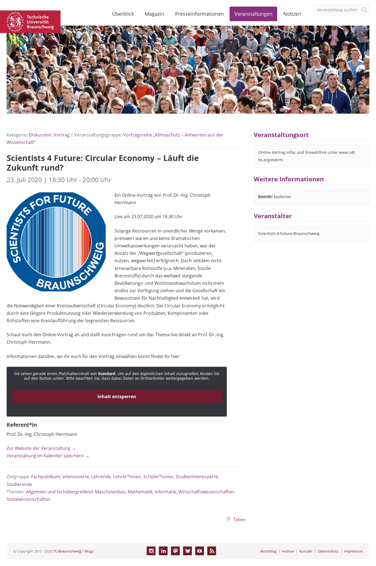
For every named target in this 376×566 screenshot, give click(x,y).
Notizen (292, 13)
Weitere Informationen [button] (117, 410)
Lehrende (101, 477)
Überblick (123, 13)
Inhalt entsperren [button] (116, 396)
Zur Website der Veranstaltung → (41, 448)
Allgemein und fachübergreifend (59, 492)
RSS (211, 550)
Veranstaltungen (254, 13)
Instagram (151, 550)
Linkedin (163, 550)
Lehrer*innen (127, 477)
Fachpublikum (45, 477)
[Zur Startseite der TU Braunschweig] (30, 21)
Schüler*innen (158, 477)
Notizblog (268, 551)
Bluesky (187, 550)
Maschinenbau (110, 492)
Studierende (19, 484)
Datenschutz (328, 551)
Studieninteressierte (197, 477)
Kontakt (305, 551)
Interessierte (75, 477)
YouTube (199, 550)
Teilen (239, 519)
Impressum (353, 551)
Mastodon (175, 550)
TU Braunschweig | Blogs (73, 551)
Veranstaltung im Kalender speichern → (48, 456)
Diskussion (40, 135)
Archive (288, 551)
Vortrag (62, 135)
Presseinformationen (199, 13)
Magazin (154, 13)
